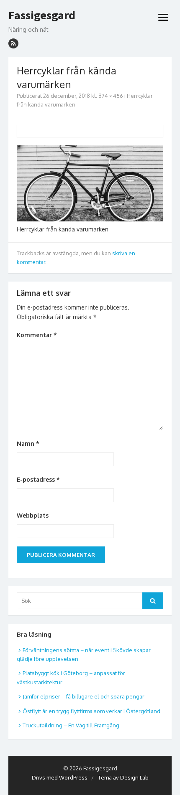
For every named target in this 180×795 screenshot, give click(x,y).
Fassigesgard (41, 15)
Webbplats (33, 515)
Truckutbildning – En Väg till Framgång (71, 725)
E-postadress (38, 479)
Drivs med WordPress (59, 777)
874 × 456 (110, 95)
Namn (28, 443)
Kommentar (37, 334)
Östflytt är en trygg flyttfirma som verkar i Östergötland (91, 711)
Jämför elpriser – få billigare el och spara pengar (83, 696)
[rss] (13, 43)
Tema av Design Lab (123, 777)
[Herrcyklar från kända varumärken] (90, 219)
